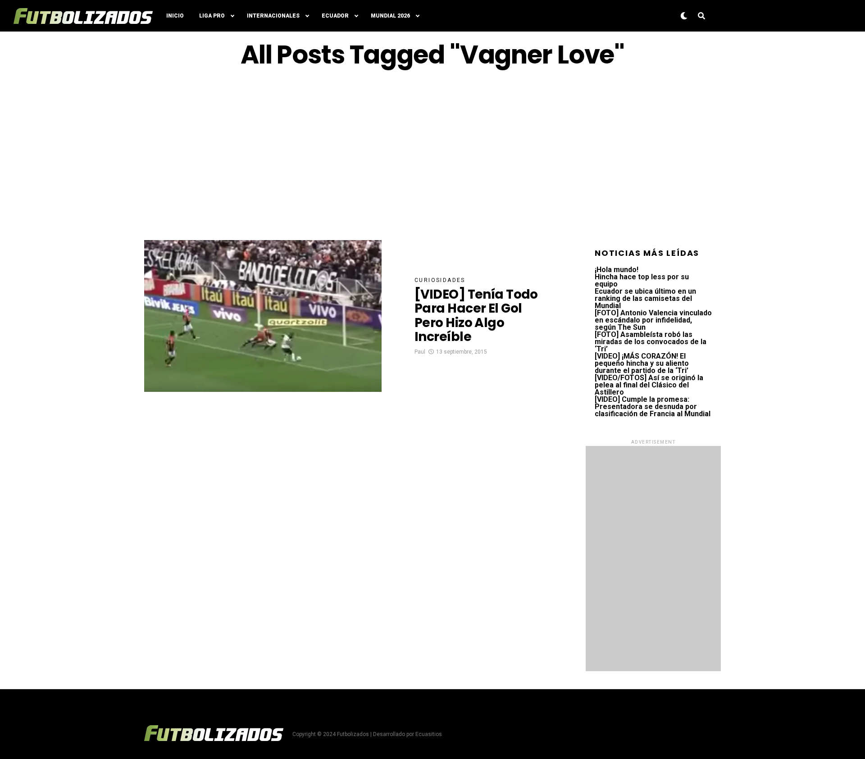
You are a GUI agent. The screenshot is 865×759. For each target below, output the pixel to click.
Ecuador (335, 16)
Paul (419, 352)
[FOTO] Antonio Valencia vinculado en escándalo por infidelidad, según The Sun (653, 320)
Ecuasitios (428, 734)
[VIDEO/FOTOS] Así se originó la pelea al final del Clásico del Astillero (649, 384)
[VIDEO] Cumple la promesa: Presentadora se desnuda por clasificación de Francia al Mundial (652, 406)
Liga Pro (212, 16)
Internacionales (273, 16)
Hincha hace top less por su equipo (642, 280)
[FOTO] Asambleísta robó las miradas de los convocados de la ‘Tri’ (650, 341)
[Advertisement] (432, 154)
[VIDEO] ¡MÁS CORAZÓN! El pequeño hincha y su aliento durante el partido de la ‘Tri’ (642, 363)
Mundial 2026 (390, 16)
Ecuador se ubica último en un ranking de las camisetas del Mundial (645, 298)
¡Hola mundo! (616, 269)
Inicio (175, 16)
